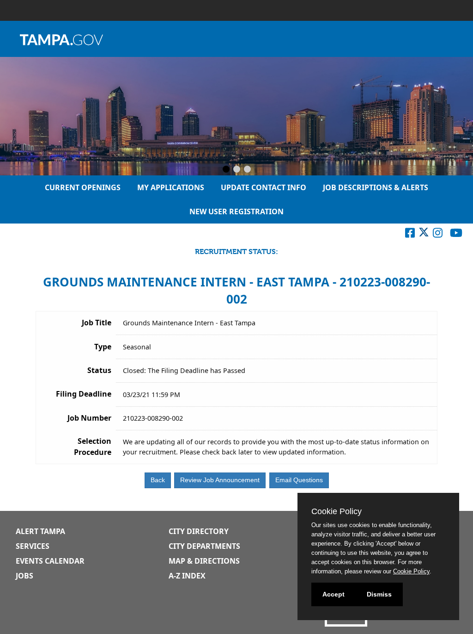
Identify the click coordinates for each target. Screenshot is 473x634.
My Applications (170, 187)
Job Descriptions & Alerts (375, 187)
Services (32, 546)
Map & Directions (204, 561)
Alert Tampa (40, 531)
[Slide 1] (226, 170)
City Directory (199, 531)
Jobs (24, 576)
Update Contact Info (263, 187)
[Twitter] (423, 235)
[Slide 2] (236, 170)
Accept (333, 594)
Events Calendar (50, 561)
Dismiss (379, 594)
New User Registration (236, 211)
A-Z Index (187, 576)
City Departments (204, 546)
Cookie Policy (411, 571)
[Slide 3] (247, 170)
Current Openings (83, 187)
